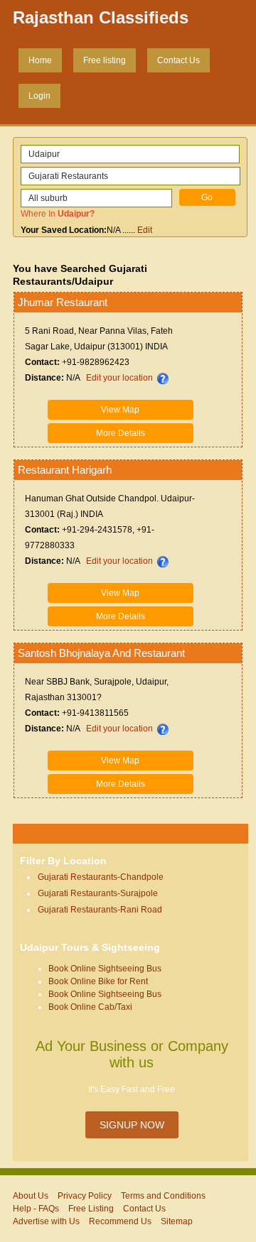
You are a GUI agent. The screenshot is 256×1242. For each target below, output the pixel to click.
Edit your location (119, 378)
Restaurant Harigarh (65, 470)
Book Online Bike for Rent (98, 981)
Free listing (104, 60)
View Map (120, 410)
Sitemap (177, 1221)
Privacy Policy (85, 1196)
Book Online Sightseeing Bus (104, 969)
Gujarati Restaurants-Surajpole (98, 893)
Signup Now (132, 1125)
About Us (30, 1196)
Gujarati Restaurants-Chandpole (101, 877)
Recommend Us (120, 1221)
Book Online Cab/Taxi (90, 1007)
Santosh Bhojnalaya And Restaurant (101, 653)
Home (40, 60)
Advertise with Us (46, 1221)
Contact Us (178, 60)
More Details (120, 433)
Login (39, 96)
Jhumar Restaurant (62, 302)
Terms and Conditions (163, 1196)
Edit (144, 230)
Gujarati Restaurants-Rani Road (100, 910)
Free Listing (91, 1209)
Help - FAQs (36, 1209)
